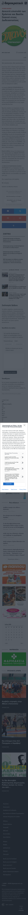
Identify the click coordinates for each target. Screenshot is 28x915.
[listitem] (14, 454)
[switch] (22, 457)
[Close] (24, 425)
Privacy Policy (22, 489)
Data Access (14, 489)
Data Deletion (5, 489)
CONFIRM (9, 483)
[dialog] (14, 457)
